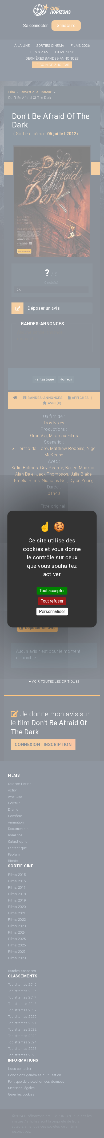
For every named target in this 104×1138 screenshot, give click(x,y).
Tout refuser (52, 601)
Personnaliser (52, 611)
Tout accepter (52, 590)
